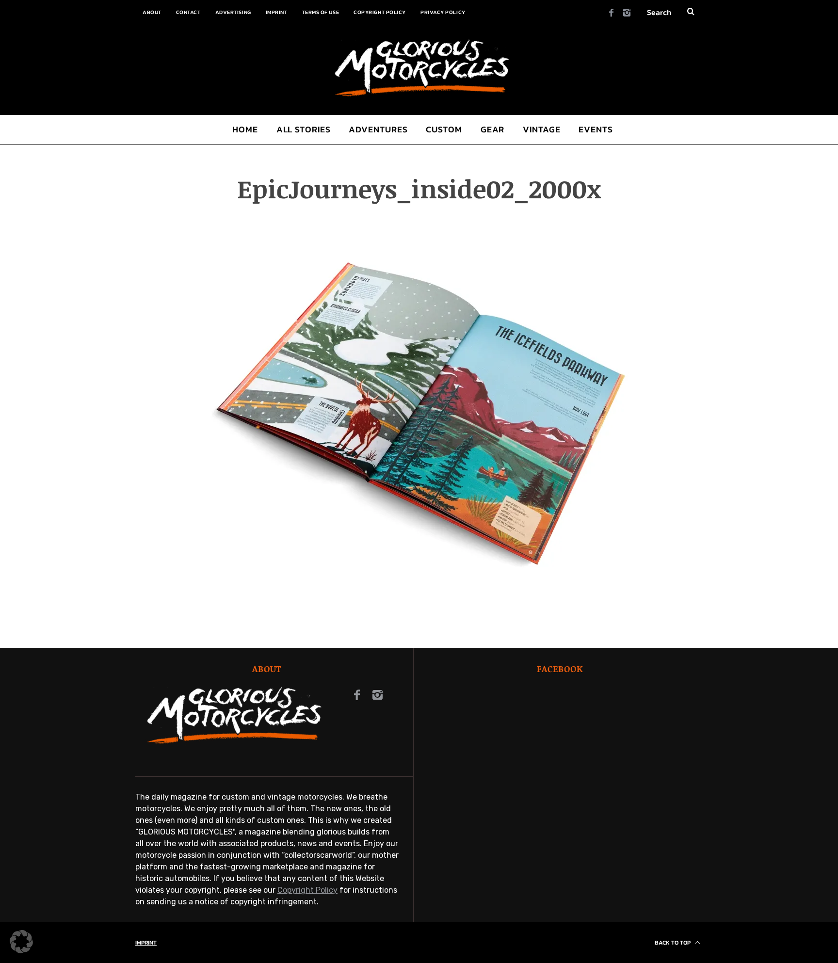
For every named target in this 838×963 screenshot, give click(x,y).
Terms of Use (320, 12)
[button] (21, 941)
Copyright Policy (380, 12)
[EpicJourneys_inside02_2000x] (419, 612)
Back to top (673, 942)
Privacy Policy (443, 12)
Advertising (233, 12)
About (152, 12)
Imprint (277, 12)
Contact (188, 12)
